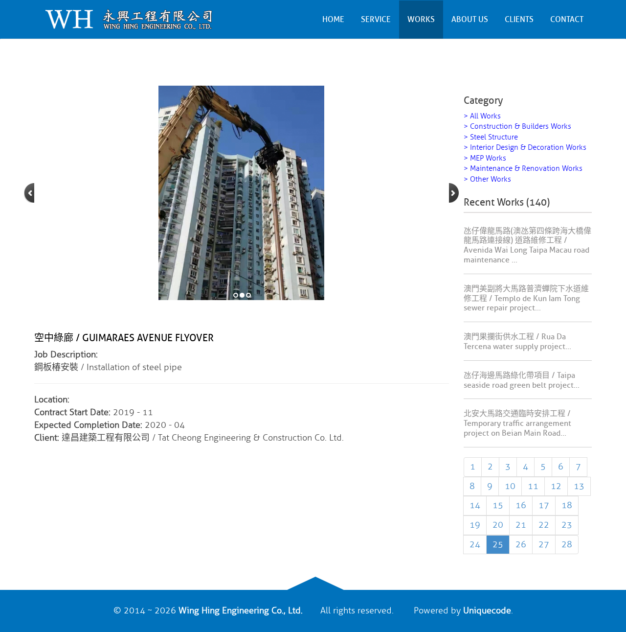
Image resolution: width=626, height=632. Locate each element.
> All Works (482, 116)
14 (475, 505)
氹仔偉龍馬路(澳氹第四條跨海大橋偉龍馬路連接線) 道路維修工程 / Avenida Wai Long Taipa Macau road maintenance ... (527, 245)
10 (510, 486)
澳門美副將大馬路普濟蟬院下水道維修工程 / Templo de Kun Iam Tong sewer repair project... (526, 298)
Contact (566, 19)
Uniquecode (487, 610)
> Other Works (487, 179)
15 (497, 505)
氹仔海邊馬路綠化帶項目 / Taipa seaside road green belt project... (522, 380)
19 (475, 524)
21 (520, 524)
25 (497, 544)
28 (566, 544)
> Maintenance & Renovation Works (523, 168)
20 (497, 524)
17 (543, 505)
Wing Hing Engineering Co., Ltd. (241, 610)
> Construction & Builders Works (517, 126)
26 (520, 544)
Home (333, 19)
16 (520, 505)
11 (533, 486)
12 (556, 486)
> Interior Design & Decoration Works (525, 147)
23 (566, 524)
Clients (519, 19)
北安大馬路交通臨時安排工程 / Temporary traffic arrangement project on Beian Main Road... (517, 423)
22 (543, 524)
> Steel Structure (491, 137)
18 (566, 505)
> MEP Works (485, 158)
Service (376, 19)
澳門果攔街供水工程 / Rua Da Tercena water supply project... (517, 341)
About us (469, 19)
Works (421, 19)
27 (543, 544)
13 (579, 486)
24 (475, 544)
